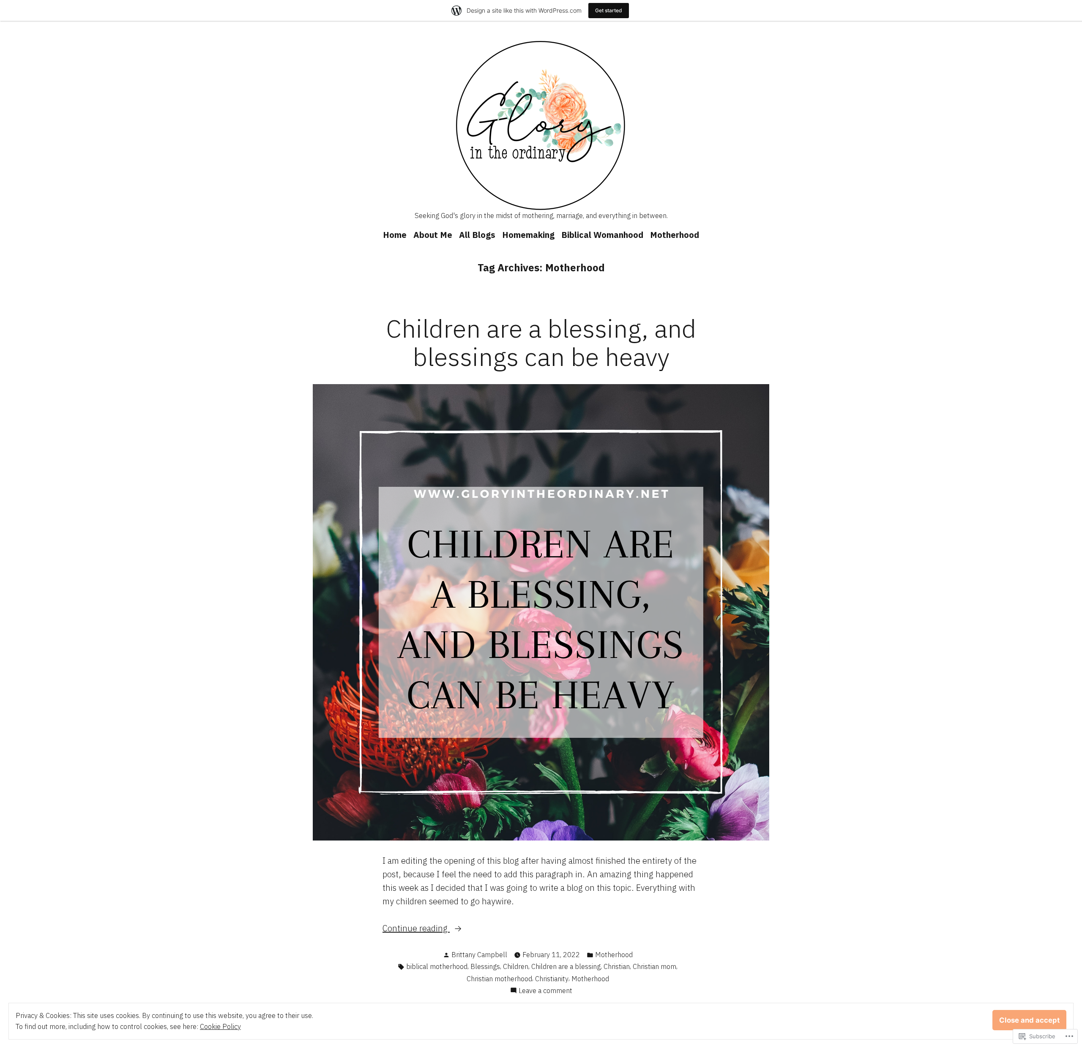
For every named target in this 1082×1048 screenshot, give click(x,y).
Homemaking (528, 234)
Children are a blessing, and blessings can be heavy (541, 342)
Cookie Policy (220, 1026)
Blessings (485, 966)
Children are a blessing (566, 966)
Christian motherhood (499, 978)
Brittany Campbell (479, 954)
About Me (432, 234)
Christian (617, 966)
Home (395, 234)
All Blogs (477, 234)
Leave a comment (545, 990)
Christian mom (654, 966)
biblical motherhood (436, 966)
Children (515, 966)
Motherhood (674, 234)
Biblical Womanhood (602, 234)
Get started (608, 10)
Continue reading (416, 928)
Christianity (551, 978)
